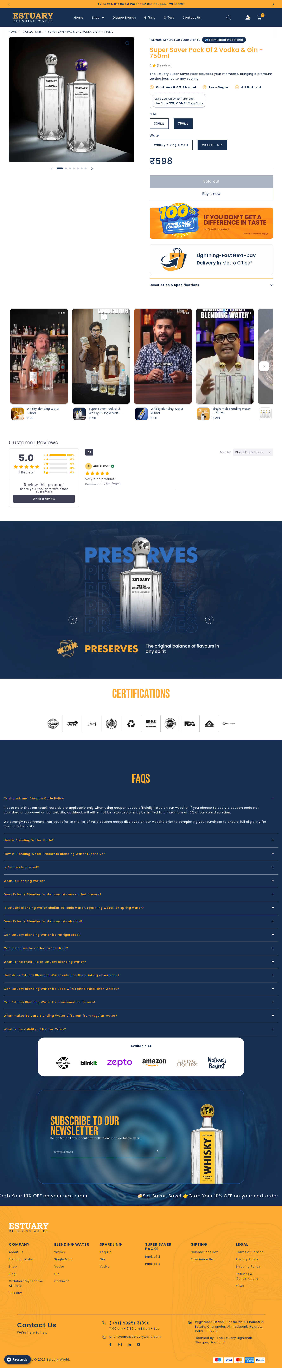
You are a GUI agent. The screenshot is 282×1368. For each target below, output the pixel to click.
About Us (16, 1252)
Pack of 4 (153, 1264)
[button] (260, 17)
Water (155, 135)
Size (153, 114)
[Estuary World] (33, 17)
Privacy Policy (247, 1259)
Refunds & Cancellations (247, 1276)
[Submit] (157, 1152)
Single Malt (63, 1259)
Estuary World (58, 1359)
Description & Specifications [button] (174, 285)
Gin (57, 1274)
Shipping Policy (248, 1266)
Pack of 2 (152, 1257)
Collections (32, 31)
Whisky (59, 1252)
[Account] (247, 17)
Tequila (106, 1252)
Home (13, 31)
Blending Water (21, 1259)
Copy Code (195, 103)
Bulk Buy (15, 1293)
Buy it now (211, 193)
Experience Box (203, 1259)
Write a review (44, 499)
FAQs (240, 1286)
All (89, 452)
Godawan (62, 1281)
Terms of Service (250, 1252)
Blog (12, 1274)
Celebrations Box (204, 1252)
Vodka (59, 1266)
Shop (13, 1266)
